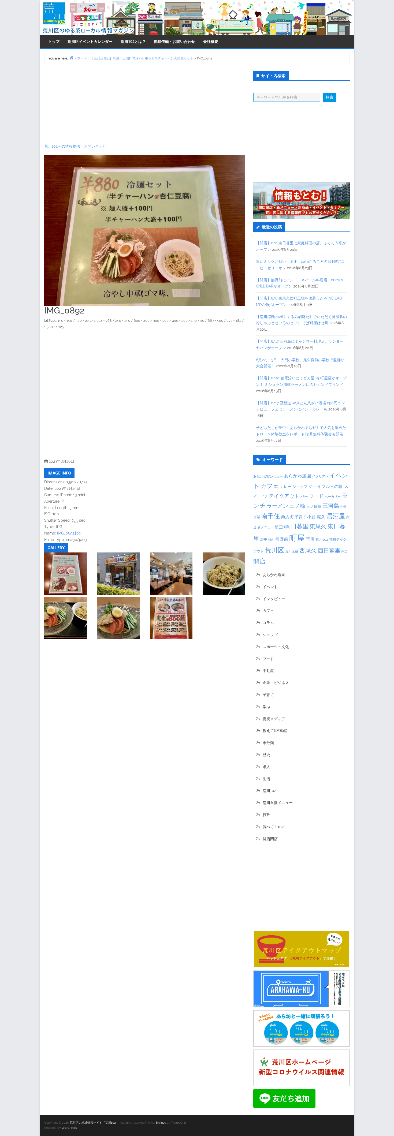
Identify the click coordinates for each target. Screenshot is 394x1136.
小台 (311, 516)
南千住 (270, 516)
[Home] (71, 57)
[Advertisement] (144, 103)
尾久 (321, 516)
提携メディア (274, 719)
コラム (268, 623)
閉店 (344, 551)
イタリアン (320, 476)
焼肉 (271, 539)
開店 (259, 561)
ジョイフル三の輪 (325, 486)
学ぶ (266, 707)
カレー (285, 486)
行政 (266, 815)
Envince (160, 1122)
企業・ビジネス (276, 683)
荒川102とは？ (133, 41)
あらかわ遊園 (297, 476)
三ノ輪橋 (313, 506)
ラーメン (277, 506)
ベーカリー (333, 497)
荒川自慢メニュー (278, 803)
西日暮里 (329, 550)
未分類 (268, 743)
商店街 (287, 516)
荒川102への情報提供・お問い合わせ (75, 146)
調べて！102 (273, 827)
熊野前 (281, 539)
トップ (54, 41)
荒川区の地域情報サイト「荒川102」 (94, 1122)
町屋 (297, 538)
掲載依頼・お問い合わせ (174, 41)
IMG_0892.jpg (69, 533)
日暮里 (299, 526)
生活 (266, 779)
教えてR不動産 (275, 730)
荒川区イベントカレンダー (90, 41)
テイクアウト (284, 496)
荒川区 (274, 550)
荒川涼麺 (291, 551)
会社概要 (210, 41)
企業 (256, 517)
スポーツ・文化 (276, 647)
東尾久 (318, 526)
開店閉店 (270, 839)
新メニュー (266, 527)
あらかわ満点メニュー (268, 476)
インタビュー (274, 599)
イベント (270, 587)
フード (316, 496)
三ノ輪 (297, 506)
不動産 (268, 670)
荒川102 (321, 539)
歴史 (263, 539)
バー (304, 496)
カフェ (270, 485)
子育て (300, 516)
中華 (343, 507)
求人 (266, 767)
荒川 (310, 539)
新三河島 (282, 527)
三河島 (330, 505)
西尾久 (308, 550)
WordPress (69, 1128)
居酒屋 (335, 516)
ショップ (299, 486)
